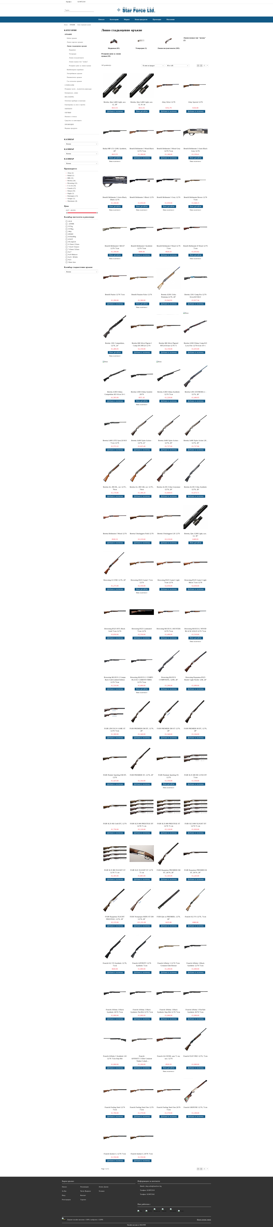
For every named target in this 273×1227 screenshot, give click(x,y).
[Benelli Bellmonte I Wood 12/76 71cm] (168, 229)
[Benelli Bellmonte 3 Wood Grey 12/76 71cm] (168, 132)
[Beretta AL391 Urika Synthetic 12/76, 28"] (195, 470)
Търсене (83, 1199)
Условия (101, 1191)
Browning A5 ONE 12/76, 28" (115, 580)
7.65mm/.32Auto (73, 249)
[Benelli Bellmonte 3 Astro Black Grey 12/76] (195, 132)
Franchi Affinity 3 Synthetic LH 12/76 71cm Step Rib (114, 1057)
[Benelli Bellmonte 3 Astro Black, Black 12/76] (115, 180)
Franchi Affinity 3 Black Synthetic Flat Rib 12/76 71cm (142, 1011)
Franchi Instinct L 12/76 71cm (115, 1154)
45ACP (70, 239)
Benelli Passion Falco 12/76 (141, 294)
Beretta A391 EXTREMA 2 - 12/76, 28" (195, 393)
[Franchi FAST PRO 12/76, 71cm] (195, 1039)
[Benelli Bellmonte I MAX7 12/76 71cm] (115, 229)
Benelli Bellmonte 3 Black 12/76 (142, 197)
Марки (127, 19)
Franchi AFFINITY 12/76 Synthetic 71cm (141, 964)
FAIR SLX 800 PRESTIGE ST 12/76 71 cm (168, 825)
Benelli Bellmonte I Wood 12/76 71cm (168, 247)
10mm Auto (72, 262)
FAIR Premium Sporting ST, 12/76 (168, 776)
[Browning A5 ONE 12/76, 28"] (115, 563)
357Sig (70, 226)
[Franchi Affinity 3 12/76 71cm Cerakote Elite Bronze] (168, 946)
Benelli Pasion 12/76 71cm (115, 294)
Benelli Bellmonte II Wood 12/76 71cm (195, 247)
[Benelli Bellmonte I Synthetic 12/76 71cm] (142, 229)
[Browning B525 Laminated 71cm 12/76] (142, 612)
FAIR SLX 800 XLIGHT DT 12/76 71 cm (195, 825)
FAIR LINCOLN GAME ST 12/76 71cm (114, 730)
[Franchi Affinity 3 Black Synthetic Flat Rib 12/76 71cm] (142, 993)
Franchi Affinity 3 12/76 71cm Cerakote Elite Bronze (169, 964)
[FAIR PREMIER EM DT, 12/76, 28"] (142, 712)
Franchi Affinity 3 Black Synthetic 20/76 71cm (115, 1011)
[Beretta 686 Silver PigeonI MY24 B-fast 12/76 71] (168, 326)
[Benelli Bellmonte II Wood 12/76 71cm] (195, 229)
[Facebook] (204, 2)
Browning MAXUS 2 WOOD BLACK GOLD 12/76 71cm (195, 630)
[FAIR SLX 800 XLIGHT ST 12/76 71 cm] (115, 853)
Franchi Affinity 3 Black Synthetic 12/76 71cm (195, 964)
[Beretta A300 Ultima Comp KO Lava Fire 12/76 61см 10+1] (195, 326)
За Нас (64, 1191)
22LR (70, 221)
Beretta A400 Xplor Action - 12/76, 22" (141, 442)
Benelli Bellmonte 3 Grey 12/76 (168, 197)
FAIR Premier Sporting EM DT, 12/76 (115, 776)
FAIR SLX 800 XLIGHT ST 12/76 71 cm (114, 871)
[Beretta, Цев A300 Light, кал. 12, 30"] (195, 517)
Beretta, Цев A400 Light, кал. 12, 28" (115, 103)
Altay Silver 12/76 (168, 102)
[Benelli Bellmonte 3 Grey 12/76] (168, 180)
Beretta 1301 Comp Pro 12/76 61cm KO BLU (195, 296)
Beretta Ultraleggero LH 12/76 (168, 533)
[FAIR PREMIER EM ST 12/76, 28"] (168, 712)
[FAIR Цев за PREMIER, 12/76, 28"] (168, 900)
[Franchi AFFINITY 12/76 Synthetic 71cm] (142, 946)
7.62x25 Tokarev (73, 247)
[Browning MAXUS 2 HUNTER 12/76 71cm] (168, 612)
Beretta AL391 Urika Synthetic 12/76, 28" (195, 488)
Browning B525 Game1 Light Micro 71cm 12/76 (195, 581)
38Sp (69, 231)
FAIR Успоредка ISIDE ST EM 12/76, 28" (142, 918)
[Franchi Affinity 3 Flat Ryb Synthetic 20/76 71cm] (195, 993)
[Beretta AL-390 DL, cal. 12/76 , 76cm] (115, 470)
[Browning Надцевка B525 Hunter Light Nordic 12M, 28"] (195, 660)
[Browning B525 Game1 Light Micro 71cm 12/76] (195, 563)
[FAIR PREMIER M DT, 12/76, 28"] (195, 712)
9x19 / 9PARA (73, 257)
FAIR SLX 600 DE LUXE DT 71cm (195, 776)
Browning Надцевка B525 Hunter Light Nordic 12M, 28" (195, 678)
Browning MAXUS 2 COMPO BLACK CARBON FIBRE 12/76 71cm (141, 679)
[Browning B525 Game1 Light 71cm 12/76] (168, 563)
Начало (101, 19)
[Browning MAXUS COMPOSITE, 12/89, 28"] (168, 660)
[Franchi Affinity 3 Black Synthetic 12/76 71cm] (195, 946)
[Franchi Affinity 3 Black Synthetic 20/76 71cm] (115, 993)
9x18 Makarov (73, 254)
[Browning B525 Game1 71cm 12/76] (142, 563)
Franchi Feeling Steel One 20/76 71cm (168, 1108)
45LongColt (72, 242)
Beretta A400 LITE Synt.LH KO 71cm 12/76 (115, 442)
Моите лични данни (204, 1219)
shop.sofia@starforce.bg (153, 1186)
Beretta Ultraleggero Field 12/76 (142, 533)
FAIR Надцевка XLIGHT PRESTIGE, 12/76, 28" (114, 918)
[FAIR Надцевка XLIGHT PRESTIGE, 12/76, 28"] (115, 900)
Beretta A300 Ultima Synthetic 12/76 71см (168, 393)
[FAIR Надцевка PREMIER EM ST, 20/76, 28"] (168, 853)
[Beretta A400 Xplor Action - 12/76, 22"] (142, 424)
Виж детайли (142, 111)
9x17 (69, 252)
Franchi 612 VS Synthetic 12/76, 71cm (115, 964)
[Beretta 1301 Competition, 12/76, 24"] (115, 326)
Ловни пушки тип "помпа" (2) (194, 39)
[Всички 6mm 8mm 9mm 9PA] (81, 163)
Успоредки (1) (141, 48)
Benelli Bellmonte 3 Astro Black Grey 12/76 (195, 150)
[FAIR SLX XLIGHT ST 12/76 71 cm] (142, 853)
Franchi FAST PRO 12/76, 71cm (195, 1056)
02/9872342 (151, 1194)
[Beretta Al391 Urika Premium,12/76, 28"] (168, 278)
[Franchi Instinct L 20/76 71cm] (142, 1137)
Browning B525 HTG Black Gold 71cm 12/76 (114, 630)
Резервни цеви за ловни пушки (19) (111, 55)
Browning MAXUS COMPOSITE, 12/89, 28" (168, 678)
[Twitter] (208, 2)
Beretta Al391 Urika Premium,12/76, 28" (168, 296)
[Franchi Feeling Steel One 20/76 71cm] (168, 1090)
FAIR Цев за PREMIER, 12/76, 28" (168, 918)
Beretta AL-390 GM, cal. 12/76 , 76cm (142, 488)
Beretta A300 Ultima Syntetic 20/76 (141, 393)
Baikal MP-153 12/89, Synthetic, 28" (115, 150)
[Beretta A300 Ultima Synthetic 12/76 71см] (168, 375)
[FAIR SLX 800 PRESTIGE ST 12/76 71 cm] (168, 807)
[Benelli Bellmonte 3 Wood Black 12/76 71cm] (142, 132)
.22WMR (71, 224)
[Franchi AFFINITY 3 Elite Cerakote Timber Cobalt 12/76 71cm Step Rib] (142, 1039)
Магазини (170, 19)
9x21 (69, 259)
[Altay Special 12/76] (195, 85)
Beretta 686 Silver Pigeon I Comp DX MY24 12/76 (142, 344)
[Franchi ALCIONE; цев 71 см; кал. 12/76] (168, 1039)
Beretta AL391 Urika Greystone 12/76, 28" (168, 488)
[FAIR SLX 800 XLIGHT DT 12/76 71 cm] (195, 807)
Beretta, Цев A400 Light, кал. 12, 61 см (142, 103)
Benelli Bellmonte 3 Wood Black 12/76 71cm (142, 150)
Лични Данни (103, 1187)
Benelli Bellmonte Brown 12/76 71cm (195, 198)
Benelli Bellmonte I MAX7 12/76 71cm (115, 247)
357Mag (70, 229)
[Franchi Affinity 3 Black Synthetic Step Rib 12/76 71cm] (168, 993)
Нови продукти (141, 19)
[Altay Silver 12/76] (168, 85)
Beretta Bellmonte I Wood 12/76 (115, 533)
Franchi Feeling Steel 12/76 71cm (115, 1108)
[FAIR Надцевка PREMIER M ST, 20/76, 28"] (195, 853)
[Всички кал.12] (81, 271)
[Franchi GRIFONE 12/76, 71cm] (195, 1090)
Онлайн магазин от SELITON (136, 1225)
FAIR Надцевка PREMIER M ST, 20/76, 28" (195, 871)
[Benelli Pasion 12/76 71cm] (115, 278)
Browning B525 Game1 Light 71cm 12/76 (168, 581)
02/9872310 (81, 2)
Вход (63, 1195)
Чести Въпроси (85, 1191)
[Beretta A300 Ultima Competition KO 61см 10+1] (115, 375)
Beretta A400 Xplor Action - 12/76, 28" (168, 442)
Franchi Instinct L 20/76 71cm (142, 1154)
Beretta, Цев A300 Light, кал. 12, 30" (195, 535)
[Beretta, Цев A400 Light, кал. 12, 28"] (115, 85)
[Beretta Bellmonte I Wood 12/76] (115, 517)
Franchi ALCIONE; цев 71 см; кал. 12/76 (168, 1057)
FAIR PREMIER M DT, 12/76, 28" (195, 730)
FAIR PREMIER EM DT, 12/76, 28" (142, 730)
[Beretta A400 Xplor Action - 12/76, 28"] (168, 424)
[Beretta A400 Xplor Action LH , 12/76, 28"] (195, 424)
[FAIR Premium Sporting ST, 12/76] (168, 758)
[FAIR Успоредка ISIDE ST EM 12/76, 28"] (142, 900)
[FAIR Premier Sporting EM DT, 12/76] (115, 758)
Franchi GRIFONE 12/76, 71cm (195, 1107)
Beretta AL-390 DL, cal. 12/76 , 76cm (114, 488)
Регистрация (66, 1199)
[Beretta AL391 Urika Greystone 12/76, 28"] (168, 470)
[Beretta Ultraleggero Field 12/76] (142, 517)
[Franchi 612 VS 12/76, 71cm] (195, 900)
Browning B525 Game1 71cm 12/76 (142, 581)
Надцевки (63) (114, 48)
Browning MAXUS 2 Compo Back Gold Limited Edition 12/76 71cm (115, 679)
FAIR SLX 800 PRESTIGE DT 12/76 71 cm (141, 825)
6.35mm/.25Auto (73, 244)
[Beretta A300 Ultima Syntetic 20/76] (142, 375)
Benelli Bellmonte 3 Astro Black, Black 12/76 (115, 198)
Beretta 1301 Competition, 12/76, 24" (114, 344)
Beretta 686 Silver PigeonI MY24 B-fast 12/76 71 (168, 344)
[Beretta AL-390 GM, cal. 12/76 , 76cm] (142, 470)
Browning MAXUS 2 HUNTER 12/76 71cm (168, 630)
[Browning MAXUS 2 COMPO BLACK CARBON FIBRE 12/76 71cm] (142, 660)
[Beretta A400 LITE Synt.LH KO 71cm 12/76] (115, 424)
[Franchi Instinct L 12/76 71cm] (115, 1137)
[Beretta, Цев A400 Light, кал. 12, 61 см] (142, 85)
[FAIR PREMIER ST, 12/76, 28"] (142, 758)
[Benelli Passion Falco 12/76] (142, 278)
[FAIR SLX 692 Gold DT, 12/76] (115, 807)
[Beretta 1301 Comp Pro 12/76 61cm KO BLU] (195, 278)
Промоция (157, 19)
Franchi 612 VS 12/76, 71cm (195, 917)
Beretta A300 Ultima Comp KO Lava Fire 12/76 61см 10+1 (195, 344)
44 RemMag (72, 236)
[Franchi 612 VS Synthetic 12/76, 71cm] (115, 946)
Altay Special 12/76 (195, 102)
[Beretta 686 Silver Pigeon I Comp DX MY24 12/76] (142, 326)
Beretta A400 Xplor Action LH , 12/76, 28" (195, 442)
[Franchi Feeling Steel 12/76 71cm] (115, 1090)
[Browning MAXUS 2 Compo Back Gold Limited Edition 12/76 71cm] (115, 660)
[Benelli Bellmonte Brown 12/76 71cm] (195, 180)
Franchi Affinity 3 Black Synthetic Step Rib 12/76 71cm (168, 1011)
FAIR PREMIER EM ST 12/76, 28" (168, 730)
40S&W (70, 234)
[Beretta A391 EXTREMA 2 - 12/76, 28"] (195, 375)
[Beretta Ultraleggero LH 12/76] (168, 517)
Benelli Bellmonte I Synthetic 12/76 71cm (141, 247)
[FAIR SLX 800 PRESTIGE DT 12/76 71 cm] (142, 807)
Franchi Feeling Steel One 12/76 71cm (142, 1108)
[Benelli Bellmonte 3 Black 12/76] (142, 180)
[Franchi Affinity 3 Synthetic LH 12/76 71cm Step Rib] (115, 1039)
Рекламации (84, 1187)
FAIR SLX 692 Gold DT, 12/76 (114, 824)
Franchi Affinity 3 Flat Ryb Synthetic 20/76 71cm (195, 1011)
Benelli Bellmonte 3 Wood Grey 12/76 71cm (168, 150)
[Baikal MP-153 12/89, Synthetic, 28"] (115, 132)
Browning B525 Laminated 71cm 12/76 (142, 630)
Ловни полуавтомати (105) (168, 48)
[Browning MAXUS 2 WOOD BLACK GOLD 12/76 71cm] (195, 612)
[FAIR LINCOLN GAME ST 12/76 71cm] (115, 712)
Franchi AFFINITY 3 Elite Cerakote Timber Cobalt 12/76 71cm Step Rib (141, 1058)
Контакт (83, 1195)
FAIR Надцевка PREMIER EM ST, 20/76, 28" (168, 871)
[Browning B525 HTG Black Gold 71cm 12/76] (115, 612)
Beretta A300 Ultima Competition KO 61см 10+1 (115, 393)
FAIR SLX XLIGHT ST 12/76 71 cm (141, 871)
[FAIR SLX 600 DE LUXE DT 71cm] (195, 758)
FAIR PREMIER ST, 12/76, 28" (142, 775)
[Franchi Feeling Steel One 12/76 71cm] (142, 1090)
